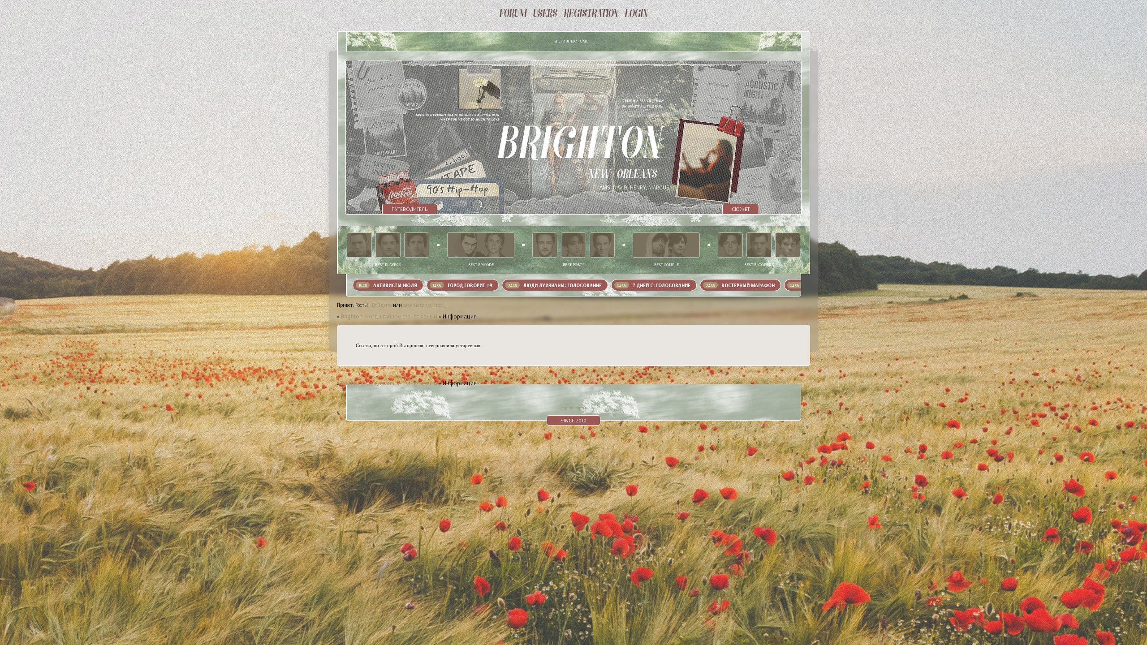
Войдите (382, 304)
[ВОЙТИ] (636, 14)
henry (638, 187)
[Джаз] (730, 245)
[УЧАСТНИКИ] (545, 14)
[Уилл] (388, 245)
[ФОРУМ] (513, 14)
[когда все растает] (481, 245)
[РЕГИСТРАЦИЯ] (591, 14)
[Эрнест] (417, 245)
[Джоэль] (788, 245)
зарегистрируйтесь (423, 304)
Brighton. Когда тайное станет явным (389, 316)
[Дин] (602, 245)
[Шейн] (359, 245)
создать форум (573, 407)
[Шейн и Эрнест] (666, 245)
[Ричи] (573, 245)
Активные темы (572, 40)
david (620, 187)
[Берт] (759, 245)
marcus (658, 187)
